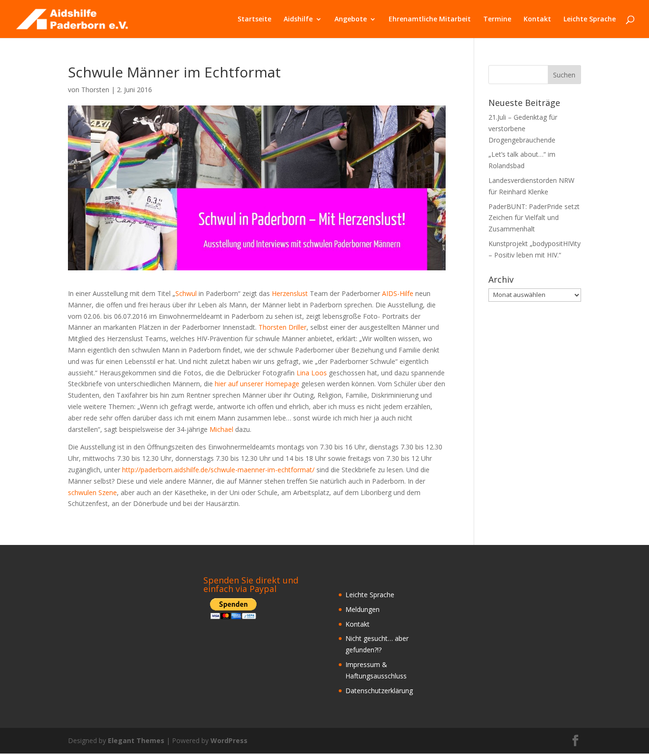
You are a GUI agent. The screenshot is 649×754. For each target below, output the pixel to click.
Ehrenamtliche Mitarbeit (430, 19)
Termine (497, 19)
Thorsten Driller (282, 327)
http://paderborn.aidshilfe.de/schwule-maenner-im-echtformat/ (218, 469)
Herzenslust (291, 293)
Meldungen (362, 609)
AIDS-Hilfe (398, 293)
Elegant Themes (136, 740)
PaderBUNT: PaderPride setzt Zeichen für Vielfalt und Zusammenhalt (534, 218)
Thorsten (95, 89)
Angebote (350, 19)
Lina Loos (312, 372)
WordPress (229, 740)
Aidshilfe (298, 19)
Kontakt (537, 19)
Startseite (254, 19)
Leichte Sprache (589, 19)
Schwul (187, 293)
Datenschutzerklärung (379, 690)
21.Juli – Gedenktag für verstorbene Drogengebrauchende (522, 128)
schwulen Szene (92, 492)
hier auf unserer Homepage (257, 383)
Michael (222, 429)
